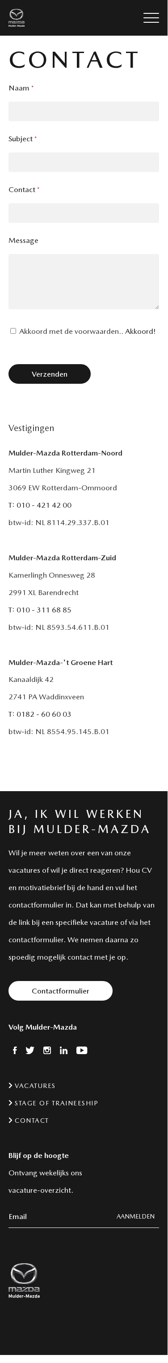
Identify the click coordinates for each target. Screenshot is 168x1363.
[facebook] (14, 1051)
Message (23, 240)
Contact (23, 189)
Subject (22, 138)
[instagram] (47, 1051)
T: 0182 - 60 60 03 (39, 714)
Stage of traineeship (56, 1103)
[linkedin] (63, 1051)
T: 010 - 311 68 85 (39, 609)
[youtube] (82, 1051)
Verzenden (49, 373)
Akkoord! (140, 331)
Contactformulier (60, 990)
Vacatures (34, 1086)
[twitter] (30, 1051)
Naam (21, 87)
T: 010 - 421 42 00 (39, 505)
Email (17, 1216)
